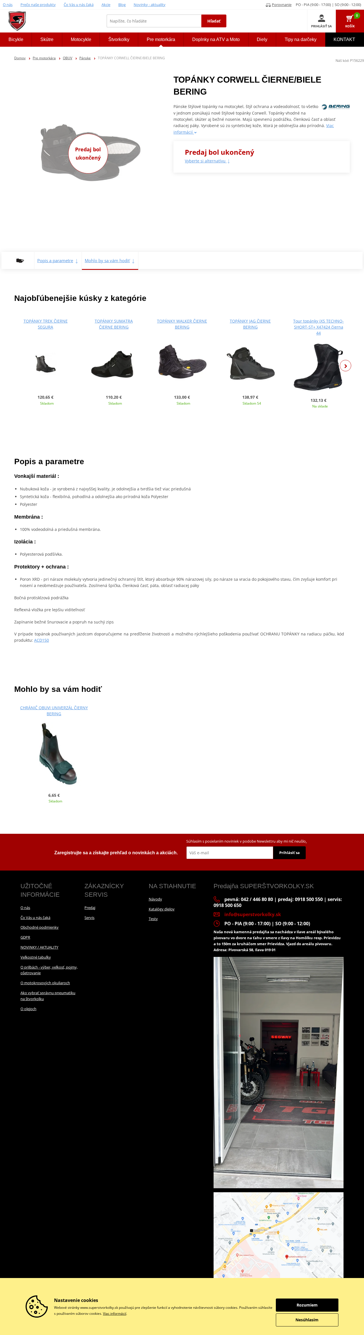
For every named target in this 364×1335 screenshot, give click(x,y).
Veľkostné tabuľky (35, 957)
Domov (20, 58)
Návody (155, 899)
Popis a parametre (55, 260)
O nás (8, 4)
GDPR (25, 937)
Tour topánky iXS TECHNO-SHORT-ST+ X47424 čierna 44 (318, 327)
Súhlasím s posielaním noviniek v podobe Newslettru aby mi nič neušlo (246, 841)
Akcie (106, 4)
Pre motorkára (44, 58)
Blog (122, 4)
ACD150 (41, 640)
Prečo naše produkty (38, 4)
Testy (153, 918)
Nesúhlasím (306, 1319)
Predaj (89, 907)
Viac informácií (114, 1313)
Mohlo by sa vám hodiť (107, 260)
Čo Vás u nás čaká (79, 4)
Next (345, 365)
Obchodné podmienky (39, 927)
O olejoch (28, 1008)
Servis (89, 917)
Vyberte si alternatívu (206, 161)
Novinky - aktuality (150, 4)
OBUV (67, 58)
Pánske (85, 58)
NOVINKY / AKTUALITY (39, 947)
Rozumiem (307, 1305)
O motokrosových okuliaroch (45, 982)
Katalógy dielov (162, 909)
